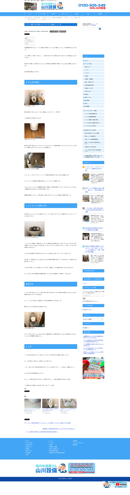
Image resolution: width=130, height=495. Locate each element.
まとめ (27, 44)
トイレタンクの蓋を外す (29, 41)
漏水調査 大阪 (63, 31)
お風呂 (86, 76)
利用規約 (75, 444)
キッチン (87, 73)
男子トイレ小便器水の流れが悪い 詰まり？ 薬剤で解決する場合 (94, 190)
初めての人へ (88, 91)
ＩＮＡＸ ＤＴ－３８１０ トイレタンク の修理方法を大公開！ (94, 168)
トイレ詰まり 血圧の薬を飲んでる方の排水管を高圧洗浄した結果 (94, 210)
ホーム (30, 14)
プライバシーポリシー (78, 442)
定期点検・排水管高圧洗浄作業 (57, 452)
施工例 (76, 14)
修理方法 (27, 42)
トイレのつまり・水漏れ (91, 110)
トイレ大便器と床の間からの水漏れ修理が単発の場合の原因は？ (42, 431)
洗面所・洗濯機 (89, 79)
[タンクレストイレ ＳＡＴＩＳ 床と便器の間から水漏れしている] (32, 403)
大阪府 (32, 422)
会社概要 (100, 14)
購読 (84, 298)
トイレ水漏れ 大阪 (54, 31)
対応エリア (87, 66)
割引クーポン (65, 14)
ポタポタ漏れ (67, 422)
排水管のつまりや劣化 (90, 130)
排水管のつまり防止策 (90, 146)
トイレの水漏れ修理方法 (91, 113)
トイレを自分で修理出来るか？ (92, 122)
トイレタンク (43, 422)
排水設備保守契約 (89, 85)
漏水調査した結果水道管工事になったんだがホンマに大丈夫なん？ (59, 428)
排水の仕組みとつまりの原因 (92, 133)
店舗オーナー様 (89, 88)
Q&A (88, 13)
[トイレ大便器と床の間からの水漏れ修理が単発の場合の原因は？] (50, 403)
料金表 (53, 14)
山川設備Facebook (89, 270)
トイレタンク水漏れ (59, 422)
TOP (32, 17)
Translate (93, 25)
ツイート (85, 283)
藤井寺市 (37, 422)
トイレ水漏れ (50, 422)
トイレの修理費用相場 (90, 116)
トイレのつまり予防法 (90, 125)
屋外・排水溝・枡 (89, 82)
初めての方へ (29, 444)
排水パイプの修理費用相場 (91, 139)
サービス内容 (42, 14)
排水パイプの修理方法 (90, 136)
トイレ (29, 422)
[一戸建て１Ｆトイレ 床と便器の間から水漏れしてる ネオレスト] (68, 403)
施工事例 (87, 100)
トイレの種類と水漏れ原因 (91, 119)
